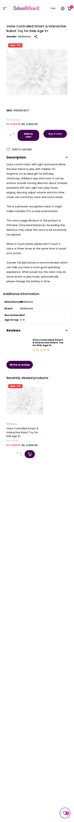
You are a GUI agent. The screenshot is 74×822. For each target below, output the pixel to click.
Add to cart (28, 135)
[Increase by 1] (15, 131)
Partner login (54, 8)
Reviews (13, 330)
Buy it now (55, 134)
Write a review (20, 365)
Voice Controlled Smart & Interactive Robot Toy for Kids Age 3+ (22, 432)
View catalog (5, 8)
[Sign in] (62, 8)
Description (16, 157)
